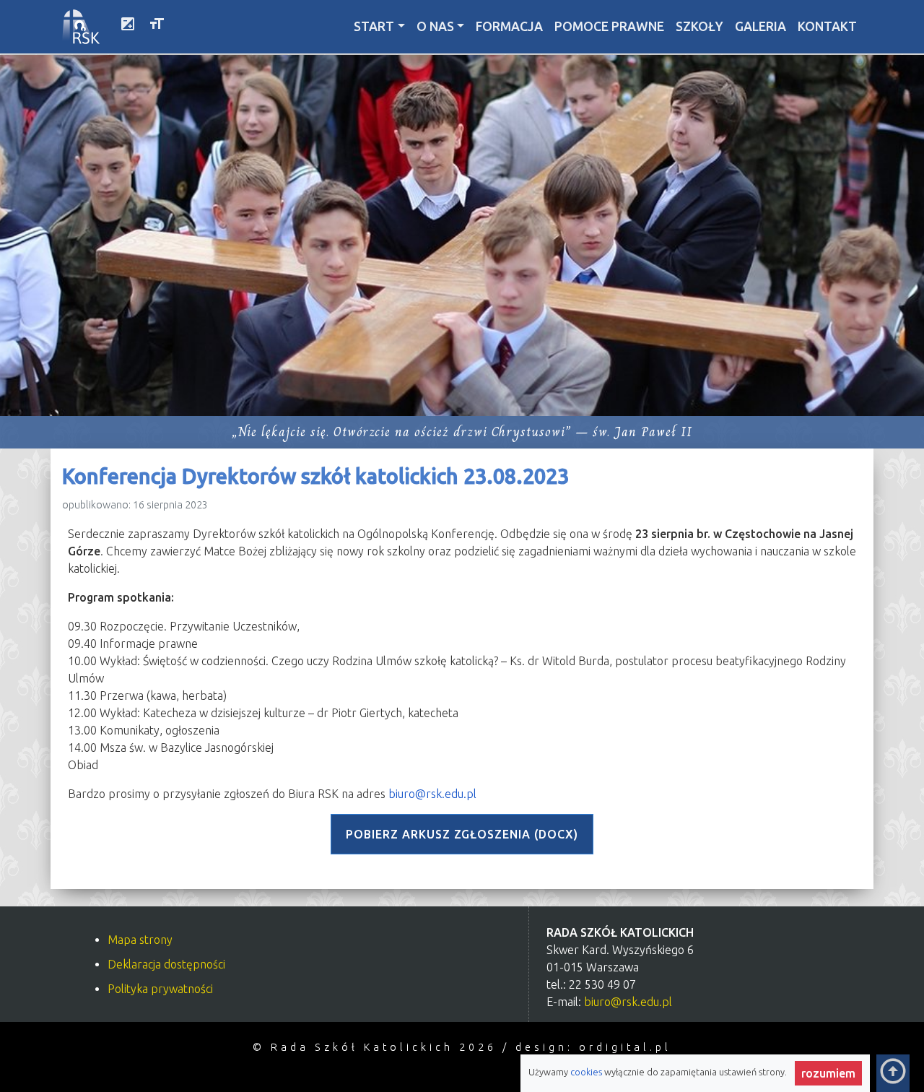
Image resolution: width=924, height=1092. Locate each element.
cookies (587, 1072)
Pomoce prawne (609, 26)
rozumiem (831, 1073)
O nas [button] (435, 26)
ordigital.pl (625, 1047)
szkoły (699, 26)
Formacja (509, 26)
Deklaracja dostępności (166, 964)
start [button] (374, 26)
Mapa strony (140, 939)
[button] (127, 26)
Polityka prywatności (160, 988)
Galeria (760, 26)
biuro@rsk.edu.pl (432, 793)
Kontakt (827, 26)
